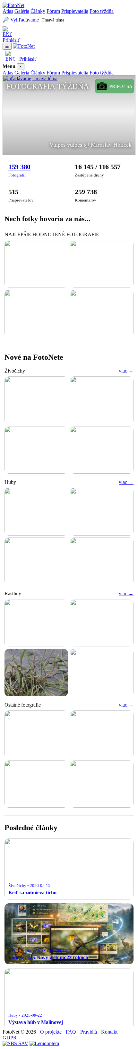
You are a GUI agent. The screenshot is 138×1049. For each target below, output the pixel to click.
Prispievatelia (74, 11)
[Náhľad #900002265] (36, 264)
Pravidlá (88, 1032)
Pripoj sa (121, 86)
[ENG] (69, 31)
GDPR (10, 1037)
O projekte (51, 1032)
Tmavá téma (53, 20)
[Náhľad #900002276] (102, 314)
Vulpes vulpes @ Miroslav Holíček (90, 145)
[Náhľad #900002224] (36, 561)
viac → (126, 371)
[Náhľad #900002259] (102, 512)
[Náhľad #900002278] (36, 734)
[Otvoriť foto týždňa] (69, 115)
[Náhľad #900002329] (36, 512)
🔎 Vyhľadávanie (21, 19)
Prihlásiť (11, 40)
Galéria (21, 11)
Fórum (53, 11)
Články (37, 11)
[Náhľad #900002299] (36, 314)
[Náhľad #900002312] (102, 623)
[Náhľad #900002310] (102, 673)
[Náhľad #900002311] (36, 673)
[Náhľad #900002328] (36, 400)
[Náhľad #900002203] (36, 784)
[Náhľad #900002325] (102, 450)
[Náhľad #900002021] (102, 561)
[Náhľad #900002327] (102, 400)
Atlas (8, 11)
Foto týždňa (102, 11)
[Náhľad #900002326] (36, 450)
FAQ (71, 1032)
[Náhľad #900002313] (36, 623)
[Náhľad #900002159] (102, 784)
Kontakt (109, 1032)
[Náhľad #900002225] (102, 734)
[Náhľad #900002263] (102, 264)
